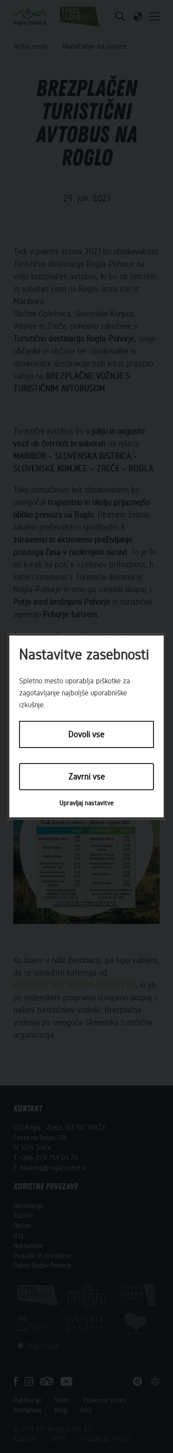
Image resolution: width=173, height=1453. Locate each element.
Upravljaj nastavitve (86, 803)
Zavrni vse (86, 776)
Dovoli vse (86, 735)
